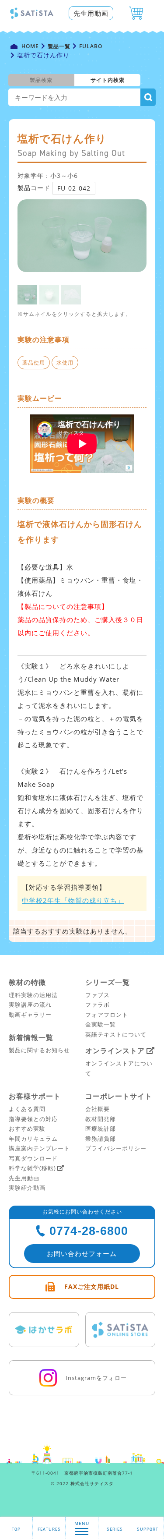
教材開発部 (100, 1119)
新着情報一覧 (31, 1037)
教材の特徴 (27, 982)
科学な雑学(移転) (32, 1168)
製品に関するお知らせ (39, 1050)
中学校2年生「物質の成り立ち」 (73, 900)
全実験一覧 (100, 1024)
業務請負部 (100, 1139)
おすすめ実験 (27, 1128)
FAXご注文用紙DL (91, 1286)
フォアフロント (106, 1015)
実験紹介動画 (27, 1188)
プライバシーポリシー (116, 1148)
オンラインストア (115, 1050)
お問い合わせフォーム (82, 1253)
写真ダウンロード (33, 1158)
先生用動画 (90, 13)
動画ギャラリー (30, 1015)
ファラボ (97, 1004)
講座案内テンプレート (39, 1148)
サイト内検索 (108, 80)
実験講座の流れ (30, 1004)
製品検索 (41, 80)
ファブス (97, 995)
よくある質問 (27, 1109)
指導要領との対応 (33, 1119)
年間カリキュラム (33, 1139)
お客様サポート (35, 1096)
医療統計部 (100, 1128)
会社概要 (97, 1109)
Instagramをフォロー (96, 1378)
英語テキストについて (116, 1034)
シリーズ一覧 (107, 982)
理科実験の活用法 (33, 995)
